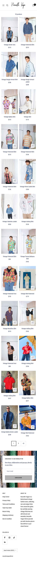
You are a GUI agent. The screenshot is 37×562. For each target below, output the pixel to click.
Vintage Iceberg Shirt (27, 221)
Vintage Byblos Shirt (9, 117)
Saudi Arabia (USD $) (9, 550)
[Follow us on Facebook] (4, 537)
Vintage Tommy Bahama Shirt (27, 258)
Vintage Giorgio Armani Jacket (27, 81)
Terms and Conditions (8, 504)
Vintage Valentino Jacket (9, 221)
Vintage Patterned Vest (9, 293)
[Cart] (33, 5)
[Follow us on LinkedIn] (4, 542)
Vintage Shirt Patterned (27, 293)
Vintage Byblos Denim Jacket (9, 432)
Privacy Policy (6, 500)
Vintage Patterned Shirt (27, 45)
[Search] (7, 5)
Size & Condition (7, 519)
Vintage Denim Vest (9, 45)
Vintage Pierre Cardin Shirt (27, 186)
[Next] (23, 443)
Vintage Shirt (27, 117)
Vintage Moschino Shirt (9, 328)
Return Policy (6, 511)
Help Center (5, 497)
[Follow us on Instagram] (9, 537)
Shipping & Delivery (7, 515)
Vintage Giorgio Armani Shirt (10, 79)
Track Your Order (7, 508)
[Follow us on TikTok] (14, 537)
